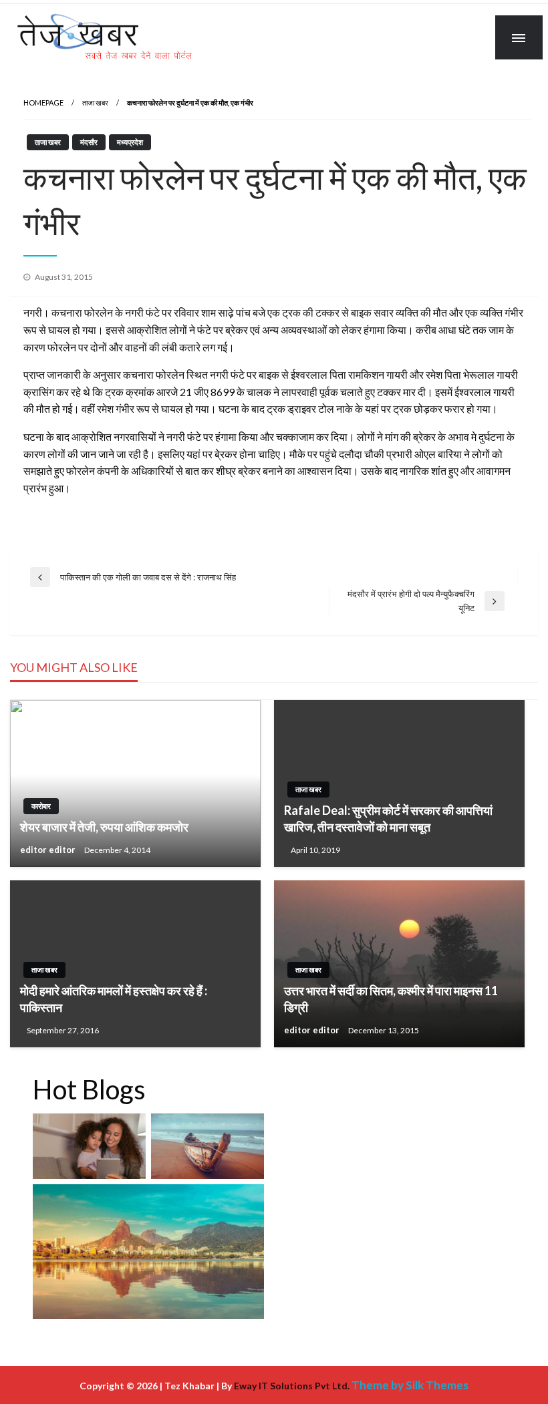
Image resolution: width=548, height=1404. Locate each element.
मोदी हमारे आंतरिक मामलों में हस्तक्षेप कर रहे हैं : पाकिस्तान (113, 999)
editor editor (49, 849)
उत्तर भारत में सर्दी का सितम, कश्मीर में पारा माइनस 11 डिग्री (391, 999)
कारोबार (41, 806)
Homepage (43, 102)
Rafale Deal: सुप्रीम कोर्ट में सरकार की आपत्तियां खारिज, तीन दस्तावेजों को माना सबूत (388, 818)
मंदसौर (89, 142)
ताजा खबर (95, 102)
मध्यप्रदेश (130, 142)
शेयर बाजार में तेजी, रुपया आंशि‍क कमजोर (104, 827)
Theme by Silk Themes (410, 1385)
